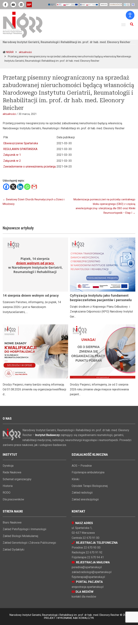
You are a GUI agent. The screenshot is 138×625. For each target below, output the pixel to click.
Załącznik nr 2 (12, 160)
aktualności (25, 52)
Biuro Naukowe (12, 522)
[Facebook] (6, 187)
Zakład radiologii (82, 492)
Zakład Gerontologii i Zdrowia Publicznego (29, 542)
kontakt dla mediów (84, 596)
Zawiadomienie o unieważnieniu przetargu (29, 166)
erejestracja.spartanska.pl (88, 587)
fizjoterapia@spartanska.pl (88, 577)
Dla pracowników (13, 499)
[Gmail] (34, 187)
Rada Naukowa (12, 472)
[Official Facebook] (5, 4)
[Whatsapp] (27, 187)
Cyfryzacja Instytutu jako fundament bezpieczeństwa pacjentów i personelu (101, 297)
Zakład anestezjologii (85, 499)
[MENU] (123, 24)
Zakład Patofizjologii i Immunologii (24, 529)
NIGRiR (10, 52)
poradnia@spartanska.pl (87, 567)
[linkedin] (21, 4)
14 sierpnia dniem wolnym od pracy (31, 295)
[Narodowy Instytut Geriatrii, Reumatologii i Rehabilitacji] (23, 24)
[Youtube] (13, 4)
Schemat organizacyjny (17, 479)
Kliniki (75, 479)
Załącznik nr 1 (12, 155)
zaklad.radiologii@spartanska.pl (91, 572)
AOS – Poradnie (82, 465)
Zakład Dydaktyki (13, 549)
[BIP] (29, 4)
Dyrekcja (8, 465)
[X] (13, 187)
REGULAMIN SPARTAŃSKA (20, 149)
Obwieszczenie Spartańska (20, 143)
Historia (8, 486)
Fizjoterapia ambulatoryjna (88, 472)
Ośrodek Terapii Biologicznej (90, 486)
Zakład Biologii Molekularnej (20, 536)
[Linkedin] (20, 187)
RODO (6, 492)
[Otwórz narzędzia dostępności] (130, 15)
